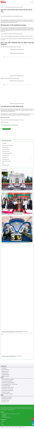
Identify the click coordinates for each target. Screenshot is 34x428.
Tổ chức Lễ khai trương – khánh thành (8, 379)
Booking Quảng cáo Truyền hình (7, 398)
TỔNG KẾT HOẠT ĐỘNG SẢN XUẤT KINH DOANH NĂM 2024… (12, 214)
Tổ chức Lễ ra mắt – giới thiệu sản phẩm (8, 382)
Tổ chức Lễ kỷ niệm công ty (6, 385)
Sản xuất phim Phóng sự (5, 400)
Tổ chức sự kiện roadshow (6, 392)
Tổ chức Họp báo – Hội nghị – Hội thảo (8, 387)
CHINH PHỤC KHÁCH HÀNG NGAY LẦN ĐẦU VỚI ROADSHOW (12, 190)
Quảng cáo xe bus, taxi (5, 371)
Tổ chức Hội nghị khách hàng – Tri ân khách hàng (9, 384)
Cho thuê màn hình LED (5, 374)
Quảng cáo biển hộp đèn (5, 369)
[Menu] (32, 2)
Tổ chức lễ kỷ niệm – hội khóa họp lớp (8, 390)
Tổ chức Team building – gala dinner (7, 393)
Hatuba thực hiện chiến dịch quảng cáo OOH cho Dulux (11, 331)
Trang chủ (2, 7)
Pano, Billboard (4, 368)
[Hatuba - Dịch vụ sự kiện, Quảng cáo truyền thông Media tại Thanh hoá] (3, 2)
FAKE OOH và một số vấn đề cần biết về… (9, 356)
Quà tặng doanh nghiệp (5, 376)
